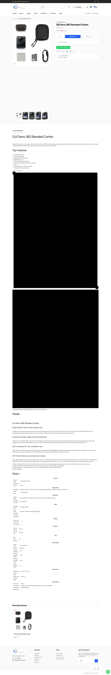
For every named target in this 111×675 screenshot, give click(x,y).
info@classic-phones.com (19, 660)
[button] (96, 7)
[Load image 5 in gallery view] (45, 116)
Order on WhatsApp (64, 47)
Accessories (25, 409)
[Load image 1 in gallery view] (19, 115)
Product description (18, 130)
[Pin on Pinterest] (67, 51)
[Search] (69, 7)
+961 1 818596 (17, 658)
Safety (20, 409)
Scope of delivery (37, 409)
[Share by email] (70, 51)
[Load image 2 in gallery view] (25, 115)
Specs (17, 409)
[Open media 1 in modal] (31, 43)
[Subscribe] (96, 660)
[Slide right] (49, 115)
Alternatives (44, 409)
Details (14, 409)
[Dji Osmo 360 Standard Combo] (23, 629)
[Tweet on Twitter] (63, 51)
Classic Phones (60, 22)
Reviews (30, 409)
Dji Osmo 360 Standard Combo (22, 634)
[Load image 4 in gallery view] (38, 116)
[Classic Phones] (18, 652)
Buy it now (89, 36)
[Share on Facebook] (60, 51)
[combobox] (55, 7)
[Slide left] (13, 115)
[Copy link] (73, 51)
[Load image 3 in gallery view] (32, 115)
